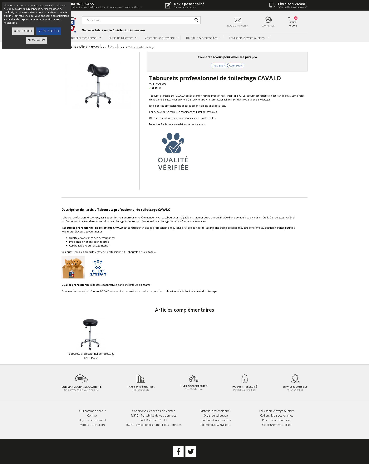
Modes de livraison (92, 425)
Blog (109, 46)
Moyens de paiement (92, 420)
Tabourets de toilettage (141, 47)
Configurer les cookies (276, 425)
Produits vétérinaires (81, 46)
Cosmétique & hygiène (160, 38)
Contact (92, 415)
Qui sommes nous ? (92, 411)
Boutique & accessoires (202, 38)
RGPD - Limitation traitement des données (154, 425)
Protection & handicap (276, 420)
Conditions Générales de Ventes (153, 411)
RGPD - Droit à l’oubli (153, 420)
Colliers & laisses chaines (276, 415)
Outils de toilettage (121, 38)
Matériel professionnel (82, 38)
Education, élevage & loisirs (247, 38)
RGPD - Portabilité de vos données (154, 415)
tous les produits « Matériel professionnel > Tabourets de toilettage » (115, 252)
